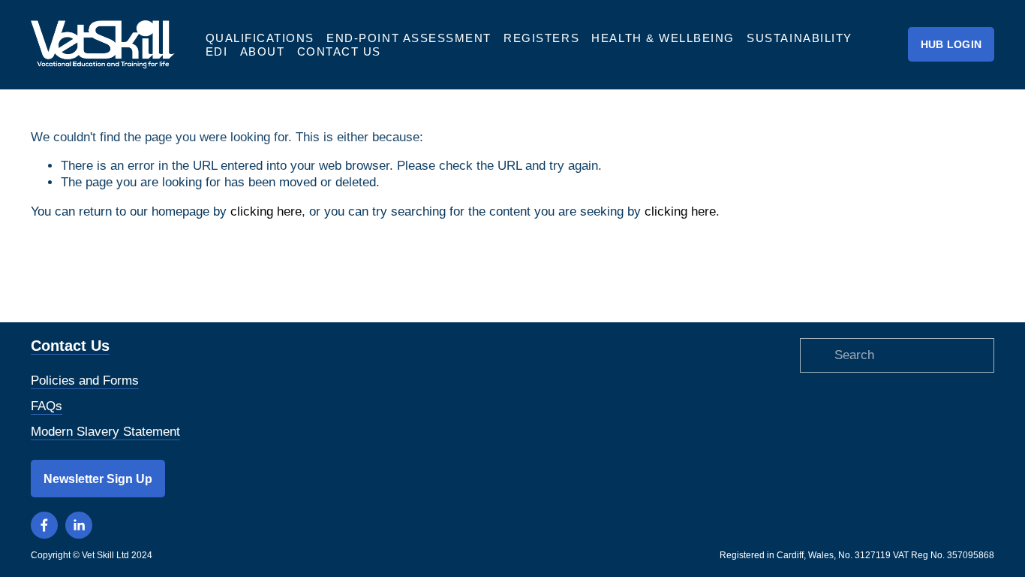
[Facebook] (44, 525)
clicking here (266, 211)
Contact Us (339, 51)
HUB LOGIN (951, 44)
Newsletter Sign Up (98, 478)
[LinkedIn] (78, 525)
